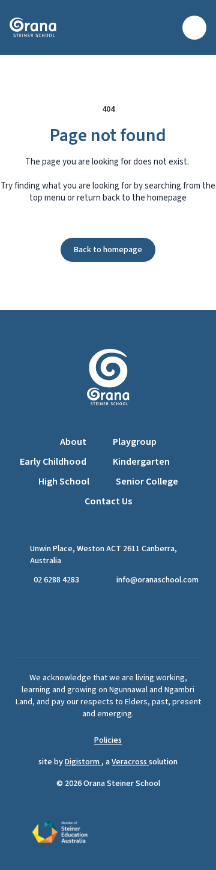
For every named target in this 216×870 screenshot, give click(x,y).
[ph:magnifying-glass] (166, 28)
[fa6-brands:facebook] (93, 621)
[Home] (41, 27)
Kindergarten (141, 461)
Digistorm (83, 762)
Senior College (147, 481)
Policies (108, 740)
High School (63, 481)
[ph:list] (194, 28)
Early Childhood (53, 461)
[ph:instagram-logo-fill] (123, 621)
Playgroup (135, 442)
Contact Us (108, 501)
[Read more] (93, 621)
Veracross (130, 762)
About (73, 442)
